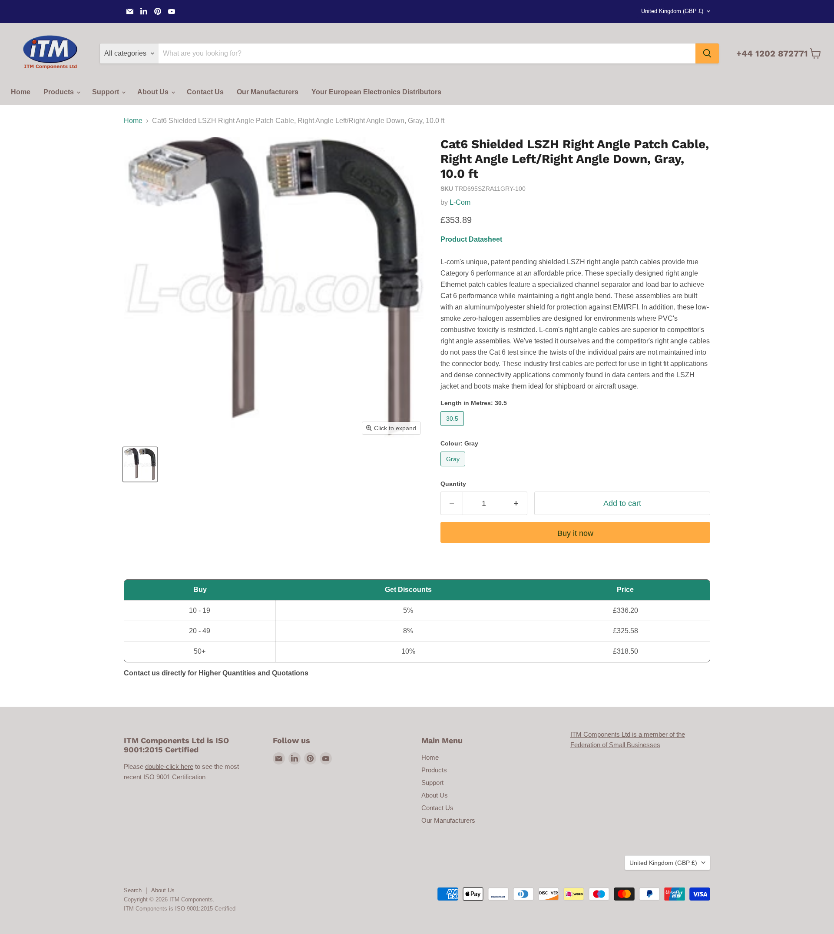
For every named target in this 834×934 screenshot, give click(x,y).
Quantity (453, 483)
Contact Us (205, 92)
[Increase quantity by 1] (516, 503)
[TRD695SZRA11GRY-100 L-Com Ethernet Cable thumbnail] (140, 464)
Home (20, 92)
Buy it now (575, 533)
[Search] (707, 53)
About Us (153, 92)
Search (133, 890)
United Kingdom (672, 11)
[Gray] (453, 468)
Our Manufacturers (267, 92)
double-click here (169, 766)
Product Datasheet (471, 239)
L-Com (460, 202)
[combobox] (427, 53)
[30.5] (453, 428)
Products (59, 92)
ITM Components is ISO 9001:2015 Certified (179, 908)
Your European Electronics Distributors (376, 92)
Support (106, 92)
